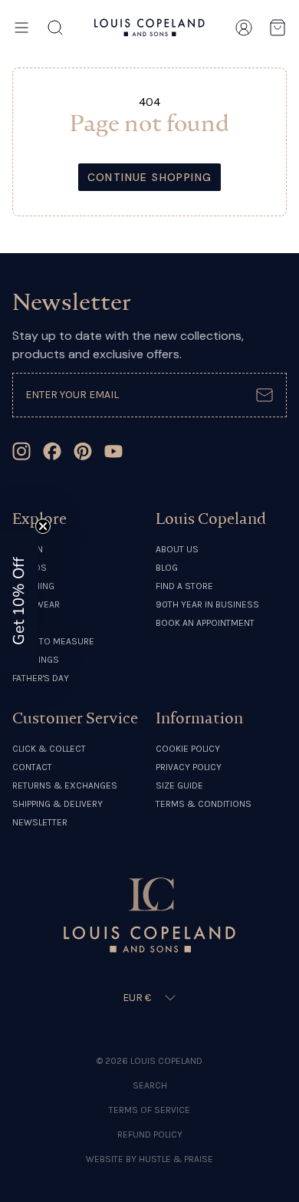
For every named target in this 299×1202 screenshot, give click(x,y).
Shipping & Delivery (57, 804)
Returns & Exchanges (64, 785)
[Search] (55, 27)
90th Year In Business (207, 604)
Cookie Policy (188, 748)
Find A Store (184, 586)
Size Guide (179, 785)
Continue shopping (149, 177)
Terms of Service (149, 1110)
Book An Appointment (205, 622)
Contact (32, 767)
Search (150, 1085)
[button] (19, 601)
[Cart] (277, 27)
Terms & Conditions (203, 804)
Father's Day (40, 678)
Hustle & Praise (176, 1159)
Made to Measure (53, 641)
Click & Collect (49, 748)
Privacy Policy (189, 767)
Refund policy (149, 1134)
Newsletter (39, 822)
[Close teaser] (43, 526)
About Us (177, 549)
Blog (167, 567)
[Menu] (21, 27)
